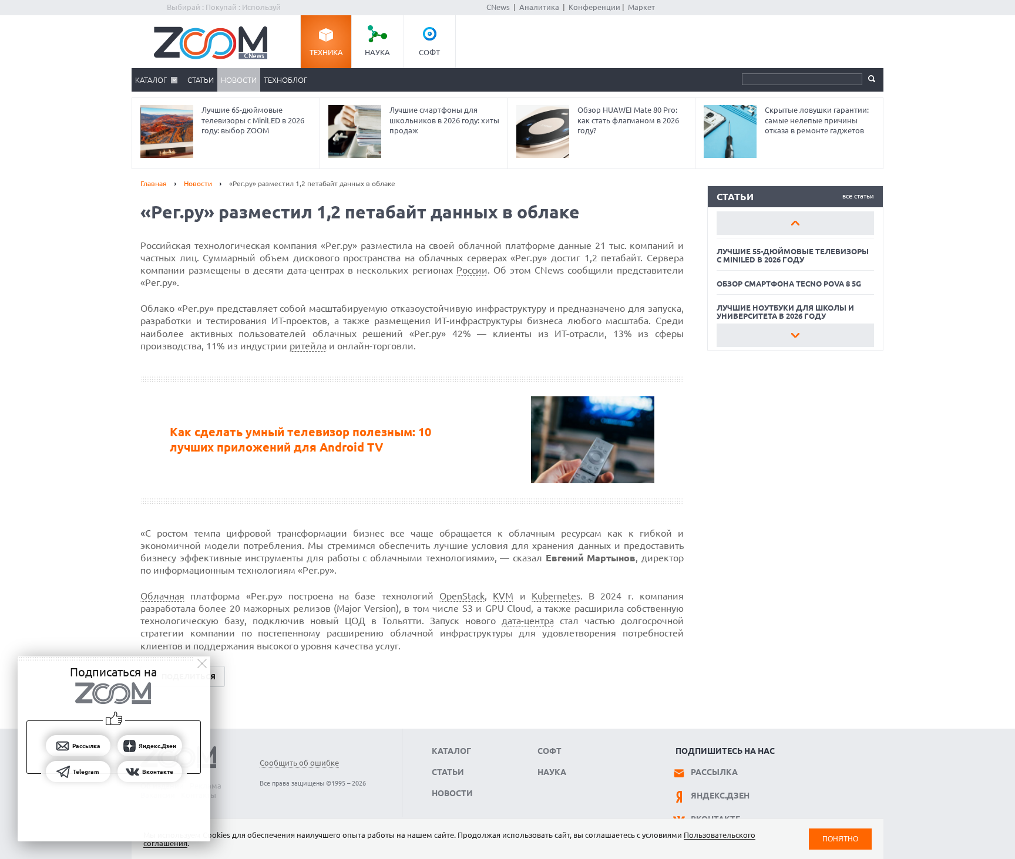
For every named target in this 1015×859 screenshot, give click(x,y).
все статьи (858, 196)
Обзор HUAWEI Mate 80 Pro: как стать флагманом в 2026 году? (628, 120)
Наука (377, 52)
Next (795, 335)
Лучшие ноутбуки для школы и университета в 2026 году (785, 312)
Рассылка (714, 772)
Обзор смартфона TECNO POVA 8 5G (789, 283)
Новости (239, 80)
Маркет (641, 7)
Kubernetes (556, 596)
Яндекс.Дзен (720, 795)
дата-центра (528, 620)
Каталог (151, 80)
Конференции (594, 7)
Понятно (840, 839)
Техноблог (285, 80)
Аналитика (539, 7)
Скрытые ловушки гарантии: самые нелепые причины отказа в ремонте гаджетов (817, 120)
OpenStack (462, 596)
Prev (795, 223)
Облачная (162, 596)
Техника (326, 52)
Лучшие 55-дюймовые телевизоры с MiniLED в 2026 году (793, 255)
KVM (503, 596)
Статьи (200, 80)
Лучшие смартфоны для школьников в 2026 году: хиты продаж (444, 120)
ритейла (308, 346)
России (472, 270)
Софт (429, 52)
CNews (498, 7)
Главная (153, 183)
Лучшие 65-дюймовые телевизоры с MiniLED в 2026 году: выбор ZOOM (252, 120)
